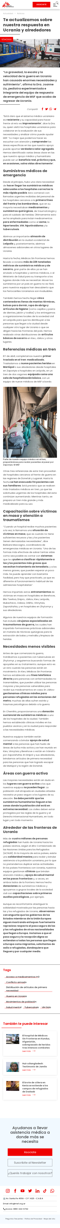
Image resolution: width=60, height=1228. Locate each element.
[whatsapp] (52, 1191)
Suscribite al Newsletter (30, 1163)
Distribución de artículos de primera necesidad (26, 989)
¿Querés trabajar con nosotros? (30, 1173)
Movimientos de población (21, 1001)
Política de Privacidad (33, 1219)
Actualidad (8, 13)
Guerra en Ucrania (16, 996)
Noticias (20, 13)
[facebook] (15, 1191)
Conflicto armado (16, 982)
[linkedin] (37, 1191)
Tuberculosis (31, 1007)
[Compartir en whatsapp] (50, 109)
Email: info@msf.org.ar (14, 1203)
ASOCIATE (41, 4)
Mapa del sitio (49, 1219)
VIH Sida (46, 1007)
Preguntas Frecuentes (14, 1219)
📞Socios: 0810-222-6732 (15, 1208)
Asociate (30, 1152)
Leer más (26, 1051)
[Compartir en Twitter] (46, 109)
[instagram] (8, 1191)
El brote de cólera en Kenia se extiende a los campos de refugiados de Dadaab (35, 1087)
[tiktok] (45, 1191)
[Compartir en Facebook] (42, 109)
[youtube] (22, 1191)
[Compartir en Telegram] (55, 109)
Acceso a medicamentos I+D (23, 976)
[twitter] (30, 1191)
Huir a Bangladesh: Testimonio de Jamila (34, 1065)
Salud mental (13, 1007)
